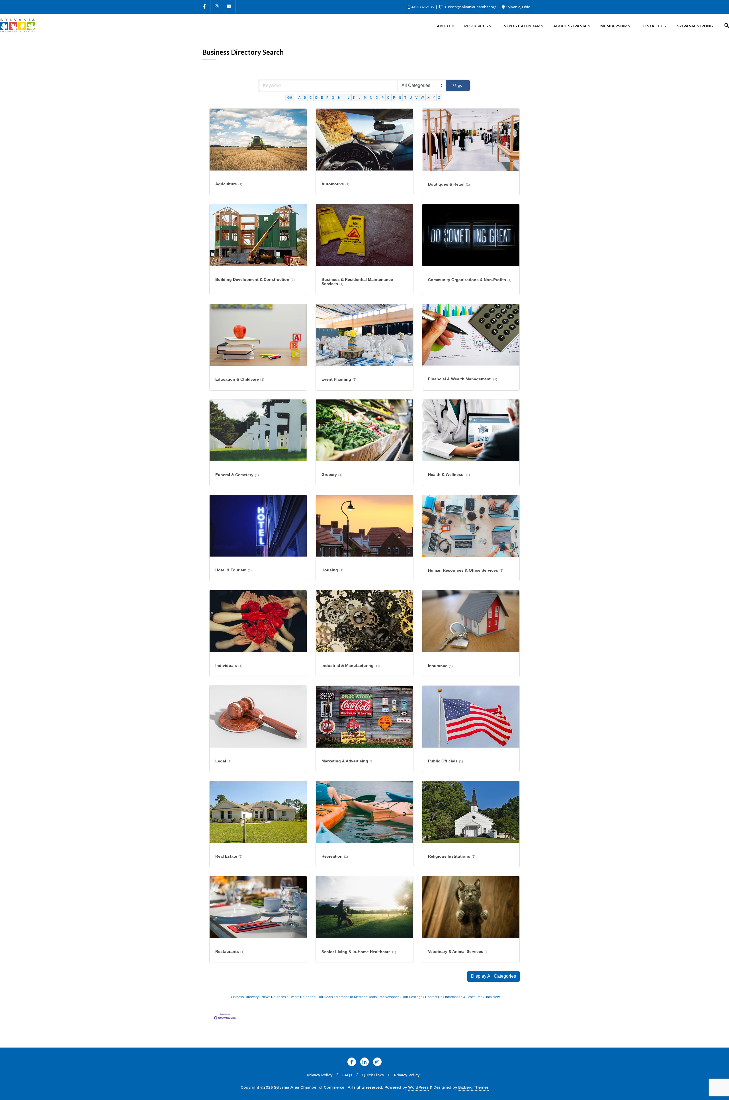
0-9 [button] (289, 97)
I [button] (344, 97)
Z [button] (439, 97)
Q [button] (388, 97)
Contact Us (433, 997)
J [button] (349, 97)
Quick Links (373, 1075)
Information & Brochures (463, 997)
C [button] (311, 97)
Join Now (492, 997)
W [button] (422, 97)
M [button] (365, 97)
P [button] (383, 97)
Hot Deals (325, 997)
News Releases (273, 997)
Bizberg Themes (473, 1087)
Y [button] (434, 97)
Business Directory (244, 997)
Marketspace (390, 997)
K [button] (354, 97)
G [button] (333, 97)
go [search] (460, 85)
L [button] (359, 97)
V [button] (416, 97)
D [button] (316, 97)
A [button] (299, 97)
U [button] (411, 97)
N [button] (371, 97)
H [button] (339, 97)
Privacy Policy (319, 1075)
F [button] (327, 97)
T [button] (405, 97)
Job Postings (412, 997)
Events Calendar (302, 997)
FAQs (347, 1075)
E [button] (322, 97)
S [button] (400, 97)
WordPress (418, 1087)
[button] (493, 976)
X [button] (428, 97)
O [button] (377, 97)
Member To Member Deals (356, 997)
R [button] (394, 97)
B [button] (305, 97)
